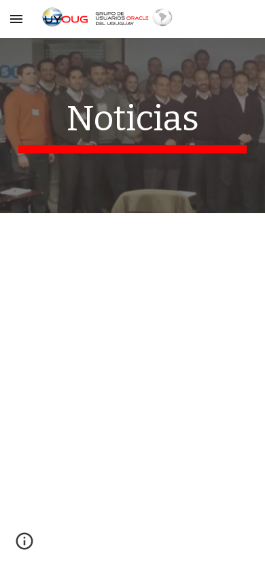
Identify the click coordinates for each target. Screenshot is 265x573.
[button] (16, 18)
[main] (132, 125)
